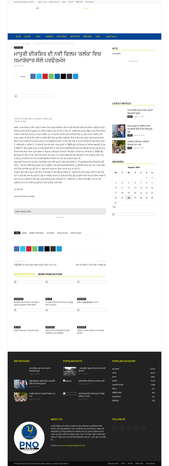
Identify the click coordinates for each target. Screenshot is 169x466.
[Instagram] (140, 2)
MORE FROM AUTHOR (50, 274)
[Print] (69, 76)
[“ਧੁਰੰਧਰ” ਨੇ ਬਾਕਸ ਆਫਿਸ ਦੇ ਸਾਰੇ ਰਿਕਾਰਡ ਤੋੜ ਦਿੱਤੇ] (91, 318)
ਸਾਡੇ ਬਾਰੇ (70, 2)
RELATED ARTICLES (24, 274)
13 (135, 187)
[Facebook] (136, 2)
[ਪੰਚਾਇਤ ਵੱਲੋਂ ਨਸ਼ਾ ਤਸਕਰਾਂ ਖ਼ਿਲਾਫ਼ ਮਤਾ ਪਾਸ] (118, 146)
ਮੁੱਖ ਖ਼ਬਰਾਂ (27, 36)
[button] (152, 36)
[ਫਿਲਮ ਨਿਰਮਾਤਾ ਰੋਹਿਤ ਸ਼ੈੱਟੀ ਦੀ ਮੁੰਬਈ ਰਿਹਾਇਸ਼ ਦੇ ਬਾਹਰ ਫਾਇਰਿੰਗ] (60, 318)
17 (116, 192)
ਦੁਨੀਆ (130, 116)
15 (146, 187)
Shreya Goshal (62, 233)
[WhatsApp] (51, 76)
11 (122, 187)
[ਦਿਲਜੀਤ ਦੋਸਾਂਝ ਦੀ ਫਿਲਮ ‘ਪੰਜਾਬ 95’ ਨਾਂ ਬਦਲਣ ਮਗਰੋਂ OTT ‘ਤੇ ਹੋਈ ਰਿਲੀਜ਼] (28, 290)
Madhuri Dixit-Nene (37, 233)
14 (141, 187)
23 (152, 192)
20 (135, 192)
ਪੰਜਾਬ (129, 148)
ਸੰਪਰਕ (64, 2)
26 (129, 197)
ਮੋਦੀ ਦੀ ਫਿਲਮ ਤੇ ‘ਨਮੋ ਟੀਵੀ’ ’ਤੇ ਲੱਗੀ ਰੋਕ (91, 265)
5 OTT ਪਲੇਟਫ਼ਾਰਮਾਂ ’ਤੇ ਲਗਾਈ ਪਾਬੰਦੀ (26, 331)
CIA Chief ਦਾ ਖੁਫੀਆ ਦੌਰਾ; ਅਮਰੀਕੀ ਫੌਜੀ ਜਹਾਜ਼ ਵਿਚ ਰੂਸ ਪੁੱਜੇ (139, 129)
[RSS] (144, 2)
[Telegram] (75, 76)
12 (129, 187)
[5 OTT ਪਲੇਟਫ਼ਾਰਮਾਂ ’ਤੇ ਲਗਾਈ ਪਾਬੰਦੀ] (28, 318)
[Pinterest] (45, 76)
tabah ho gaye (76, 233)
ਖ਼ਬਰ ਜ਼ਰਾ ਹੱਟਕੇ (74, 36)
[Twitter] (149, 2)
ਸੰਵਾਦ (38, 36)
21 (141, 192)
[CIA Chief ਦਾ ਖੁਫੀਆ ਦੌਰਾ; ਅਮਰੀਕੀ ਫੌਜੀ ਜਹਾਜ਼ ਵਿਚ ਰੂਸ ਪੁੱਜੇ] (118, 131)
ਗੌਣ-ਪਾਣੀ (48, 299)
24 (116, 197)
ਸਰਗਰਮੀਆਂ (49, 36)
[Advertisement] (60, 88)
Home (16, 44)
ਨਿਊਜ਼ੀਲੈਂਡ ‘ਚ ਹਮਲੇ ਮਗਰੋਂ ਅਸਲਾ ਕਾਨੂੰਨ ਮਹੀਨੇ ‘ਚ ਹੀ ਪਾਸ (35, 265)
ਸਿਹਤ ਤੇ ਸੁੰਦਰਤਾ (62, 36)
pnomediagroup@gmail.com (73, 445)
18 (122, 192)
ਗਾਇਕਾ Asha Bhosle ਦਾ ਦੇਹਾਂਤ (87, 302)
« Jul (114, 206)
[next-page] (20, 338)
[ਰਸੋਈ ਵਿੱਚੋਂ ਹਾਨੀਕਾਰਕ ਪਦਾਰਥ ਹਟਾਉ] (69, 384)
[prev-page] (15, 338)
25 (122, 197)
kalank (24, 233)
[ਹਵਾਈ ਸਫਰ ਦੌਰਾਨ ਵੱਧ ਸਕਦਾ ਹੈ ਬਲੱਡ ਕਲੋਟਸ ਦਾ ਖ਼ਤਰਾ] (69, 397)
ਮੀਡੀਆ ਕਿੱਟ (79, 2)
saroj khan (50, 233)
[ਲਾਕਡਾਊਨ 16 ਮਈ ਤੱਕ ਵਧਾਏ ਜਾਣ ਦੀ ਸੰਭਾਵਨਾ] (69, 371)
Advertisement (54, 2)
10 (116, 187)
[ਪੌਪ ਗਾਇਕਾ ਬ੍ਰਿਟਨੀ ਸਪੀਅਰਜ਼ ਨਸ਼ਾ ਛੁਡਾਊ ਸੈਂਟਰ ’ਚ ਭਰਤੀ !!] (60, 290)
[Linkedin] (57, 76)
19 (129, 192)
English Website (111, 36)
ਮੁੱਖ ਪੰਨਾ (18, 36)
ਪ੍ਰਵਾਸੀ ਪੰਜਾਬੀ (19, 299)
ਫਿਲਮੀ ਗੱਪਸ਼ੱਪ (87, 36)
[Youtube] (153, 2)
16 (152, 187)
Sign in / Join (42, 2)
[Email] (63, 76)
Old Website (89, 2)
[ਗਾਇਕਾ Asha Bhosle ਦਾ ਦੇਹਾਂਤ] (91, 290)
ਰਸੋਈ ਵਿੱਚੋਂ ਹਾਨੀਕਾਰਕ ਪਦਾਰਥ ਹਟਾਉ (91, 381)
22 (146, 192)
